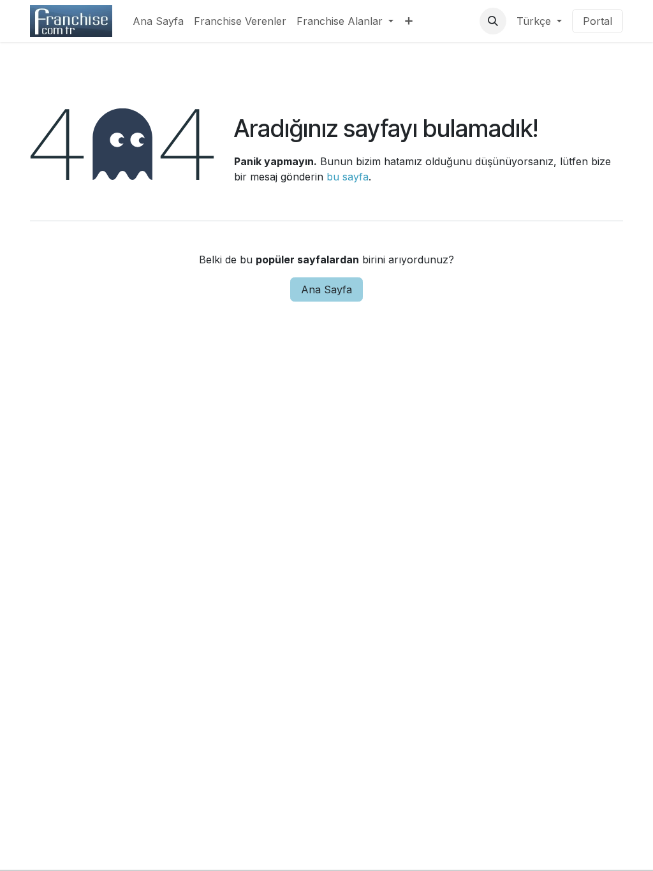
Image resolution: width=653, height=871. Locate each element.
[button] (493, 21)
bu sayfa (347, 176)
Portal (597, 21)
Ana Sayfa (326, 289)
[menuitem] (158, 21)
